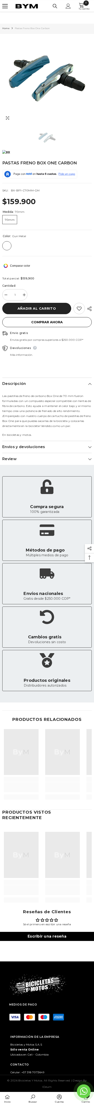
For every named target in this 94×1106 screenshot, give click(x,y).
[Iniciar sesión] (68, 6)
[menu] (5, 6)
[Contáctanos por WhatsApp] (84, 1091)
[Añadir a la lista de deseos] (79, 308)
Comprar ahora (47, 322)
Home (6, 28)
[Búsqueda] (55, 6)
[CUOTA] (88, 308)
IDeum (47, 1086)
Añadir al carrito (37, 308)
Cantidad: (9, 285)
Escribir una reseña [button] (47, 936)
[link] (47, 496)
